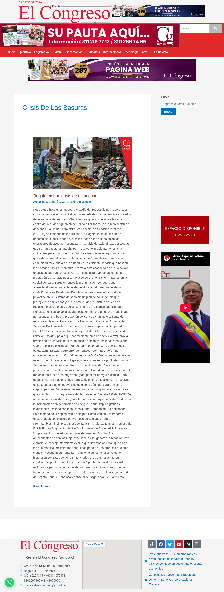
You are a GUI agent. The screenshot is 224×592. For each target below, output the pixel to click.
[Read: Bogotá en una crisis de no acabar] (82, 163)
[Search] (215, 28)
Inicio (11, 52)
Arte (144, 52)
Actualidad (40, 201)
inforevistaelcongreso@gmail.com (46, 585)
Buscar (165, 97)
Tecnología (131, 52)
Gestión (71, 201)
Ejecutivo (25, 52)
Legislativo (41, 52)
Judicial (57, 52)
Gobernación (74, 52)
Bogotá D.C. (57, 201)
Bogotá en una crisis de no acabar (65, 195)
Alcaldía (94, 52)
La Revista (161, 52)
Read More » (41, 486)
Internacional (112, 52)
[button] (9, 582)
